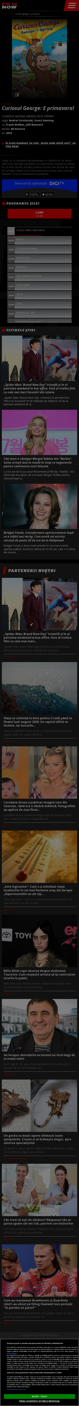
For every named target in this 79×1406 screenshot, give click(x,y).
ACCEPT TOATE (39, 1396)
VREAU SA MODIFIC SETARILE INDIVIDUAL (39, 1401)
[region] (39, 1372)
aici (58, 1363)
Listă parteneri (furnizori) (17, 1389)
